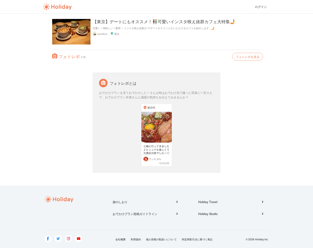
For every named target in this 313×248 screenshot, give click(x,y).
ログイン (261, 7)
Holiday (57, 6)
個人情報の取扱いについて (161, 239)
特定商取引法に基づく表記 (197, 239)
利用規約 (136, 239)
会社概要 (120, 239)
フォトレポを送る (248, 56)
